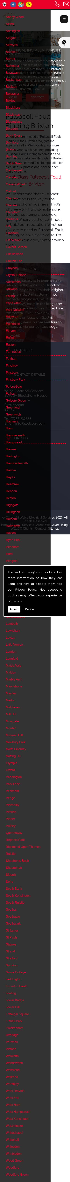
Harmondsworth (17, 463)
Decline (29, 609)
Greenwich (13, 414)
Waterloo (12, 1077)
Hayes (10, 477)
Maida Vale (13, 665)
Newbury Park (15, 742)
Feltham (11, 358)
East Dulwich (15, 309)
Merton (10, 700)
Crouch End (14, 261)
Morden (11, 728)
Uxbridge (12, 1035)
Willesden (13, 1146)
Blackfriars (13, 107)
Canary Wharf (15, 184)
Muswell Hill (14, 735)
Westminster (14, 1125)
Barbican (12, 51)
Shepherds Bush (17, 860)
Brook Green (14, 163)
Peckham (12, 791)
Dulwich (11, 289)
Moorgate (12, 721)
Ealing (10, 296)
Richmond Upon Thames (23, 846)
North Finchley (16, 749)
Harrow (11, 470)
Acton (10, 24)
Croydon (12, 268)
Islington (12, 561)
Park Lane (13, 784)
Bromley (11, 156)
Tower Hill (13, 1007)
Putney (11, 826)
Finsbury (12, 372)
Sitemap (54, 528)
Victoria (11, 1049)
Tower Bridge (15, 1000)
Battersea (12, 65)
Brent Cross (14, 135)
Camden (12, 177)
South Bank (14, 888)
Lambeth (12, 623)
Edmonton (13, 323)
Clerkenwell (14, 240)
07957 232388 (57, 4)
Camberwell (14, 170)
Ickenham (12, 547)
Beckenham (14, 79)
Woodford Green (17, 1174)
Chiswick (12, 219)
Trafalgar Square (17, 1014)
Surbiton (12, 965)
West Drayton (15, 1091)
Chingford (12, 212)
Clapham (12, 233)
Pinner (10, 819)
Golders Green (16, 400)
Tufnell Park (14, 1021)
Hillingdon (13, 512)
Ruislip (11, 853)
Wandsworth (14, 1063)
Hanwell (11, 449)
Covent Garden (16, 247)
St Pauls (12, 937)
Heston (11, 498)
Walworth (12, 1056)
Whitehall (12, 1139)
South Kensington (18, 895)
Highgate (12, 505)
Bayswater (13, 72)
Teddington (13, 979)
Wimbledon (14, 1153)
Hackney (12, 421)
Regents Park (15, 839)
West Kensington (17, 1118)
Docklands (13, 282)
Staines (11, 944)
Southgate (13, 916)
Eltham (11, 330)
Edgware (12, 316)
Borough (12, 128)
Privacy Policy (25, 589)
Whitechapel (14, 1132)
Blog (64, 524)
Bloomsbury (14, 121)
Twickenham (14, 1028)
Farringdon (13, 351)
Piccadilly (12, 805)
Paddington (14, 777)
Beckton (11, 86)
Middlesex (13, 707)
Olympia (11, 763)
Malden (11, 672)
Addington (13, 31)
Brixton (11, 149)
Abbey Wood (15, 17)
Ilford (9, 554)
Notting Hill (13, 756)
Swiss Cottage (16, 972)
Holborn (11, 519)
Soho (9, 881)
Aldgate (11, 38)
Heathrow (12, 484)
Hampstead (14, 442)
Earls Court (13, 303)
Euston (11, 344)
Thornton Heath (16, 986)
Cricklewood (14, 254)
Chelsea (12, 205)
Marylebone (14, 686)
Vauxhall (12, 1042)
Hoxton (11, 533)
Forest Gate (14, 386)
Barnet (10, 58)
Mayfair (11, 693)
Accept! (14, 609)
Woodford (12, 1167)
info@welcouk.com (66, 4)
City (8, 226)
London (11, 651)
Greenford (13, 407)
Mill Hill (11, 714)
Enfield (11, 337)
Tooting (11, 993)
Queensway (14, 832)
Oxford (10, 770)
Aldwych (12, 44)
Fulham (11, 393)
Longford (12, 658)
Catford (11, 191)
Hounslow (13, 526)
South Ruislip (15, 902)
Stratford (12, 958)
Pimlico (11, 812)
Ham (9, 428)
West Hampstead (18, 1111)
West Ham (13, 1104)
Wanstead (13, 1070)
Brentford (12, 142)
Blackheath (13, 114)
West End (12, 1097)
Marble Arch (14, 679)
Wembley (12, 1084)
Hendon (11, 491)
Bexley (10, 100)
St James (12, 930)
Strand (10, 951)
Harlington (13, 456)
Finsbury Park (15, 379)
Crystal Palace (16, 275)
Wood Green (14, 1160)
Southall (11, 909)
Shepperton (14, 867)
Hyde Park (13, 540)
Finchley (12, 365)
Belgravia (12, 93)
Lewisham (13, 630)
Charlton (12, 198)
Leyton (10, 637)
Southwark (13, 923)
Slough (11, 874)
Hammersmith (15, 435)
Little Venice (14, 644)
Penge (10, 798)
